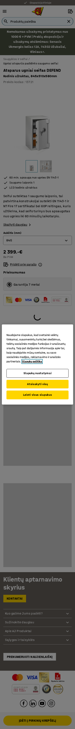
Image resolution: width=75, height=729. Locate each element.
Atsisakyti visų (37, 384)
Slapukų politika (32, 361)
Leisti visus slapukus (37, 395)
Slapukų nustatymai (38, 373)
